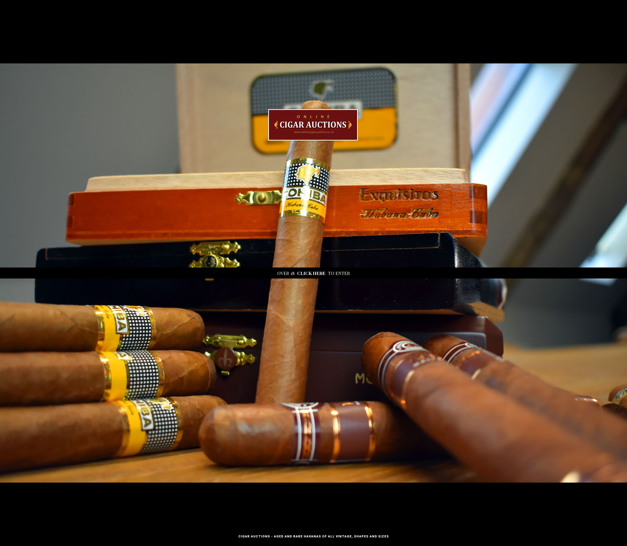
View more (313, 273)
